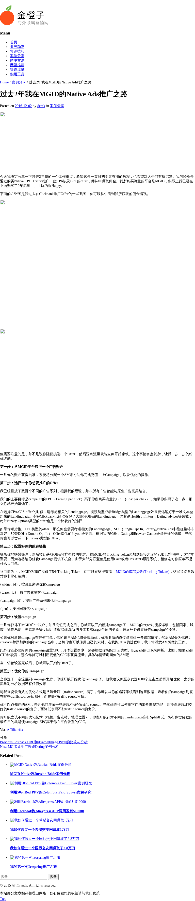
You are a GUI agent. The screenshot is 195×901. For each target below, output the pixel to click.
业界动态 (17, 47)
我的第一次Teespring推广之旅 (33, 867)
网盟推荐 (17, 65)
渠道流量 (17, 70)
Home (4, 82)
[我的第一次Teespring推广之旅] (35, 857)
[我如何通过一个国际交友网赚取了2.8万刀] (44, 839)
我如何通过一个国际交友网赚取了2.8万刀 (42, 848)
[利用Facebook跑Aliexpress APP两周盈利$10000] (48, 802)
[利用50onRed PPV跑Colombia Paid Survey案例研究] (51, 783)
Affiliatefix (15, 730)
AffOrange (19, 885)
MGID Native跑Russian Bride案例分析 (40, 774)
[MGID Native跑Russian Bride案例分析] (41, 765)
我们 (88, 893)
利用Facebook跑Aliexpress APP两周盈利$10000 (47, 811)
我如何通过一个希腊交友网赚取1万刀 (39, 830)
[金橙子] (24, 24)
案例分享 (17, 56)
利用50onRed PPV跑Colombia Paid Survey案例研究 (50, 792)
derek (41, 106)
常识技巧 (17, 51)
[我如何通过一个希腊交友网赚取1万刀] (41, 820)
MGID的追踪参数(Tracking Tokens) (143, 572)
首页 (13, 42)
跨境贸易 (17, 60)
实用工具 (17, 74)
